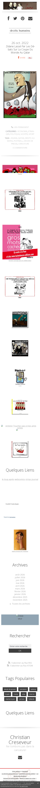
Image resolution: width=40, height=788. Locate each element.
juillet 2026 (20, 577)
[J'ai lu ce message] (38, 783)
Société (24, 134)
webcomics (20, 479)
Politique (15, 134)
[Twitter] (15, 18)
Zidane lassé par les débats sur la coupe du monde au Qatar (20, 49)
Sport (31, 134)
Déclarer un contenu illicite (11, 778)
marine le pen (10, 699)
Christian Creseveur (20, 739)
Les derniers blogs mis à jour (10, 773)
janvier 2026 (20, 594)
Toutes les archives (21, 603)
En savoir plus (24, 786)
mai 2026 (20, 583)
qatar (21, 138)
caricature (23, 143)
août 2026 (20, 574)
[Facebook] (8, 18)
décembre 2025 (20, 597)
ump (23, 694)
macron (32, 694)
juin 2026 (20, 580)
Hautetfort (25, 771)
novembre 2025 (20, 599)
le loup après (8, 479)
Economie (22, 131)
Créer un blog (16, 771)
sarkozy (33, 689)
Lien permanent (21, 127)
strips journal (32, 479)
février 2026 (20, 591)
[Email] (30, 18)
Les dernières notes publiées (27, 773)
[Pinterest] (22, 18)
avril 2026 (20, 585)
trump (16, 694)
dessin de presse (10, 689)
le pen (7, 694)
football (18, 141)
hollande (31, 699)
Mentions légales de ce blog (27, 778)
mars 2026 (20, 588)
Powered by (9, 517)
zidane (14, 138)
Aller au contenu (9, 2)
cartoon (22, 699)
